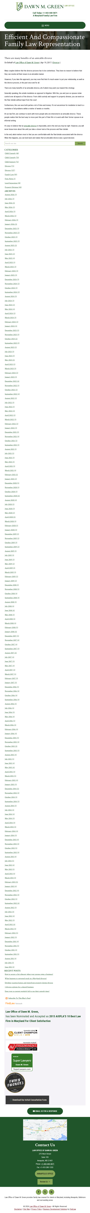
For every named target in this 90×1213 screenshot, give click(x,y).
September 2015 (11, 750)
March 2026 (9, 216)
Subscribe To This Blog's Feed (19, 998)
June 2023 (8, 356)
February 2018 (10, 627)
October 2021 (10, 441)
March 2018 (9, 623)
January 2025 (10, 275)
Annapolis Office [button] (45, 1173)
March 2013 (9, 878)
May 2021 (8, 462)
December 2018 (10, 585)
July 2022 (8, 402)
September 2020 (11, 496)
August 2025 (9, 245)
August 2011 (9, 958)
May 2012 (8, 920)
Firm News (9, 179)
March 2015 (9, 776)
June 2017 (8, 661)
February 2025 (10, 271)
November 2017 (11, 640)
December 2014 (10, 788)
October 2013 (10, 848)
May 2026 (8, 207)
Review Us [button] (44, 1182)
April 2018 (9, 619)
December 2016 (10, 687)
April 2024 (9, 313)
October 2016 (10, 695)
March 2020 (9, 521)
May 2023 (8, 360)
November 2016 (11, 691)
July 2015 (8, 759)
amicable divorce (30, 126)
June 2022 (8, 407)
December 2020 (11, 483)
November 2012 (11, 895)
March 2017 (9, 674)
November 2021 (11, 436)
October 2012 (10, 899)
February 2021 (10, 474)
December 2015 (10, 738)
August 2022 (9, 398)
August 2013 (9, 856)
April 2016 (9, 721)
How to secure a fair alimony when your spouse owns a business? (29, 974)
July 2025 (8, 250)
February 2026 (10, 220)
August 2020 (9, 500)
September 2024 (11, 292)
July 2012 (8, 912)
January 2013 (9, 886)
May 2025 (8, 258)
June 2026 (8, 203)
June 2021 (8, 458)
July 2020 (8, 504)
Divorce (56, 62)
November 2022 (11, 385)
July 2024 (8, 300)
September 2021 (11, 445)
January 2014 (9, 835)
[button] (87, 1196)
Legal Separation (11, 183)
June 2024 (8, 305)
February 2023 (10, 373)
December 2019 (10, 534)
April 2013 (9, 873)
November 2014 (11, 793)
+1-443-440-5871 (50, 13)
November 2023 (11, 334)
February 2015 (10, 780)
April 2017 (9, 670)
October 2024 (10, 288)
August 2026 (9, 194)
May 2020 (8, 513)
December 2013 (10, 839)
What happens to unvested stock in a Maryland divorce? (26, 978)
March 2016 (9, 725)
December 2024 (11, 279)
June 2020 (8, 508)
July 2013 (8, 861)
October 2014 (10, 797)
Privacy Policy (36, 1209)
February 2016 (10, 729)
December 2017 (10, 636)
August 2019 (9, 551)
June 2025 (8, 254)
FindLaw (73, 1209)
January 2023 (9, 377)
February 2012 (10, 933)
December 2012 (10, 890)
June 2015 (8, 763)
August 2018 (9, 602)
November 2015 (11, 742)
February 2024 (10, 322)
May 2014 (8, 818)
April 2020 (9, 517)
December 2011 (10, 941)
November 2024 (11, 283)
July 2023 (8, 351)
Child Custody (10, 153)
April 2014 (9, 823)
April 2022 (9, 415)
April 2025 (9, 262)
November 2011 (11, 946)
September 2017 (11, 648)
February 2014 (10, 831)
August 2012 (9, 907)
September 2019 (11, 547)
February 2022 (10, 424)
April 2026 (9, 211)
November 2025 (11, 233)
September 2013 (11, 852)
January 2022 (10, 428)
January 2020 (10, 530)
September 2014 (11, 801)
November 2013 (11, 844)
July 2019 (8, 555)
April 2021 (9, 466)
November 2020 (11, 487)
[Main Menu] (45, 25)
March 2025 (9, 267)
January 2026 (10, 224)
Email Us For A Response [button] (46, 1111)
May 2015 (8, 767)
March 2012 (9, 929)
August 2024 (9, 296)
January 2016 (9, 733)
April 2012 (9, 924)
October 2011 (10, 950)
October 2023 (10, 339)
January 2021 (9, 479)
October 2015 (10, 746)
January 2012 (9, 937)
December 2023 (11, 330)
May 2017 (8, 665)
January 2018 (9, 631)
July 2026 (8, 199)
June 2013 (8, 865)
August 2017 (9, 653)
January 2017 (9, 682)
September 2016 (11, 699)
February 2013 (10, 882)
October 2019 (10, 542)
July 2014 (8, 810)
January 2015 (9, 784)
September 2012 (11, 903)
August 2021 (9, 449)
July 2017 (8, 657)
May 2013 (8, 869)
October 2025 (10, 237)
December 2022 (11, 381)
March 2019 (9, 572)
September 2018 (11, 598)
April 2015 (9, 772)
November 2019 (11, 538)
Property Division (11, 187)
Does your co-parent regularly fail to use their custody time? (27, 991)
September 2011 (11, 954)
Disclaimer (18, 1209)
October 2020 (10, 491)
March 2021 (9, 470)
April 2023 (9, 364)
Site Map (26, 1209)
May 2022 (8, 411)
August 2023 (9, 347)
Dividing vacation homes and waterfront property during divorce (29, 983)
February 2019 (10, 576)
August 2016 (9, 704)
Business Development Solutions (55, 1209)
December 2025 (11, 228)
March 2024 (9, 317)
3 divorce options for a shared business (19, 987)
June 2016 (8, 712)
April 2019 (9, 568)
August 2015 (9, 755)
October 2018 (10, 593)
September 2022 (11, 394)
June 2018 (8, 610)
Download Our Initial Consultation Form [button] (30, 1100)
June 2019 (8, 559)
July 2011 (8, 963)
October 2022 (10, 390)
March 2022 (9, 419)
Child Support (10, 162)
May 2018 (8, 615)
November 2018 (11, 589)
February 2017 (10, 678)
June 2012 (8, 916)
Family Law (9, 174)
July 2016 (8, 708)
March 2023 (9, 368)
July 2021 (8, 453)
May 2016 (8, 716)
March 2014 (9, 827)
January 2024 (10, 326)
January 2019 (9, 581)
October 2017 (10, 644)
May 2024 (8, 309)
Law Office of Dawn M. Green (27, 62)
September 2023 (11, 343)
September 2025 (11, 241)
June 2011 (8, 967)
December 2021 (10, 432)
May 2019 (8, 564)
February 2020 (10, 525)
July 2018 (8, 606)
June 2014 (8, 814)
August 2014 (9, 806)
